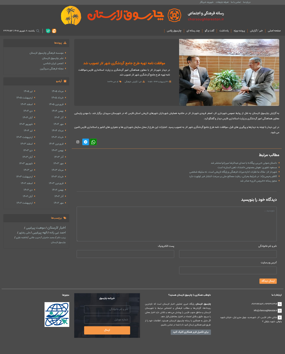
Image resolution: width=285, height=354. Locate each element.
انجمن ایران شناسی (53, 63)
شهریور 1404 (26, 124)
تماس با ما (236, 2)
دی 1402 (28, 190)
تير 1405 (28, 91)
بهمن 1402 (57, 190)
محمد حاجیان (48, 238)
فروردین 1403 (56, 183)
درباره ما (247, 2)
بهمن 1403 (57, 151)
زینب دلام (61, 238)
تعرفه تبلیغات (222, 2)
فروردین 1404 (56, 144)
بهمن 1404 (57, 111)
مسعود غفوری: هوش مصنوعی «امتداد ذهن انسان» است (247, 168)
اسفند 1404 (27, 104)
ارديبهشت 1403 (24, 177)
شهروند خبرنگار (206, 2)
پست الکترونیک (166, 246)
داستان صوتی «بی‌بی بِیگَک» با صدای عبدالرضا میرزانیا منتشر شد (244, 163)
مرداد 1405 (57, 91)
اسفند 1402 (27, 183)
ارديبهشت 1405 (24, 98)
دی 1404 (28, 111)
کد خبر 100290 (112, 81)
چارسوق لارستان (58, 242)
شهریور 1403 (26, 164)
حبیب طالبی (34, 238)
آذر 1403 (58, 157)
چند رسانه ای (193, 31)
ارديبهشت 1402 (24, 203)
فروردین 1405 (56, 104)
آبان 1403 (27, 157)
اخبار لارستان (56, 228)
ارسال (107, 330)
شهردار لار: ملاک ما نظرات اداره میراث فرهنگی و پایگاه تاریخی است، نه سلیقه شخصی (233, 172)
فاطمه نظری (21, 238)
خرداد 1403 (57, 177)
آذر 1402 (58, 196)
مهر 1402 (58, 203)
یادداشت (224, 31)
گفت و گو (209, 31)
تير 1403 (28, 170)
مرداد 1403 (57, 170)
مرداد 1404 (57, 131)
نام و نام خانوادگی (267, 246)
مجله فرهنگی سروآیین (51, 69)
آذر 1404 (58, 118)
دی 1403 (28, 151)
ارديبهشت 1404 (24, 137)
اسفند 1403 (26, 144)
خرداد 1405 (57, 98)
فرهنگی (128, 81)
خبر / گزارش (256, 31)
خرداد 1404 (57, 137)
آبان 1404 (28, 118)
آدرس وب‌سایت (269, 263)
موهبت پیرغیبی (35, 227)
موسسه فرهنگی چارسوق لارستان (46, 53)
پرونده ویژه (239, 31)
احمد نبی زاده (57, 232)
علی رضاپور (24, 233)
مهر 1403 (58, 164)
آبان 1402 (28, 196)
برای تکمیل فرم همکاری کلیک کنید (191, 332)
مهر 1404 (58, 124)
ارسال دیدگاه (268, 281)
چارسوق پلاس (174, 31)
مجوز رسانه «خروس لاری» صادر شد (258, 181)
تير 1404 (28, 131)
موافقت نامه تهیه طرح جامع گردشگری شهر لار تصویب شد (124, 63)
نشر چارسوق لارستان (52, 58)
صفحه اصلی (274, 31)
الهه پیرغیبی (39, 232)
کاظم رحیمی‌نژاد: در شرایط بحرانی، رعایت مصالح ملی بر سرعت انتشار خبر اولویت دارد (233, 176)
